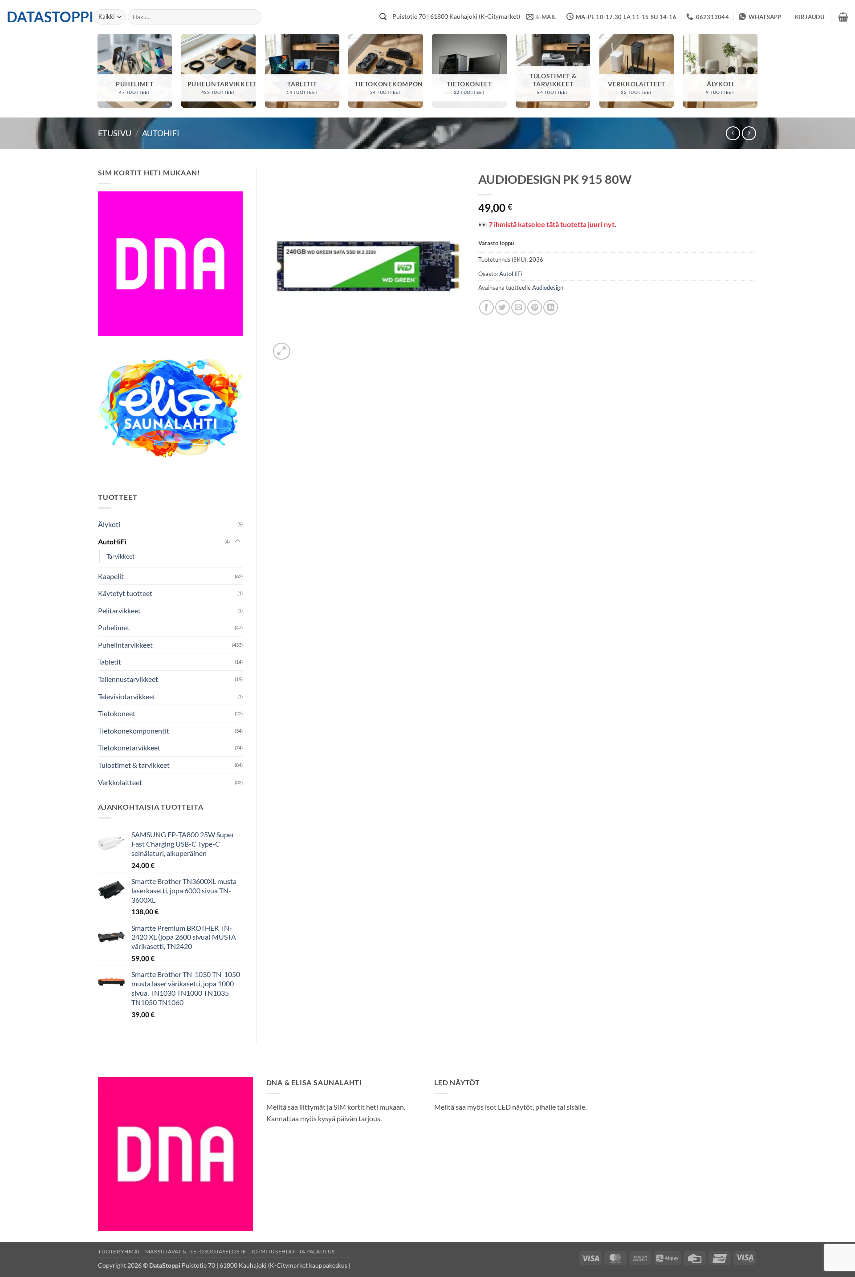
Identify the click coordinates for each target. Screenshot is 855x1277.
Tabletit (109, 661)
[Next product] (733, 133)
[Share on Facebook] (486, 307)
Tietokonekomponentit (133, 730)
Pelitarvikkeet (119, 610)
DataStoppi (43, 17)
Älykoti (109, 524)
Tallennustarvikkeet (128, 679)
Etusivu (114, 133)
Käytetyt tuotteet (125, 593)
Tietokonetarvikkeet (129, 747)
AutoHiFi (160, 133)
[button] (810, 17)
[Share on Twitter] (502, 307)
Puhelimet (114, 627)
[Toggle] (237, 541)
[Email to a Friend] (518, 307)
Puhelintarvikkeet (125, 645)
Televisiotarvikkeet (126, 696)
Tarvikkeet (120, 556)
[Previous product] (749, 133)
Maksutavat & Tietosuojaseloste (195, 1251)
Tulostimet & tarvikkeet (134, 765)
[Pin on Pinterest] (534, 307)
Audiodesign (547, 287)
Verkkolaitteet (120, 782)
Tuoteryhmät (119, 1251)
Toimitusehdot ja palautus (293, 1251)
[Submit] (383, 16)
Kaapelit (111, 576)
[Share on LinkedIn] (550, 307)
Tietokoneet (116, 713)
